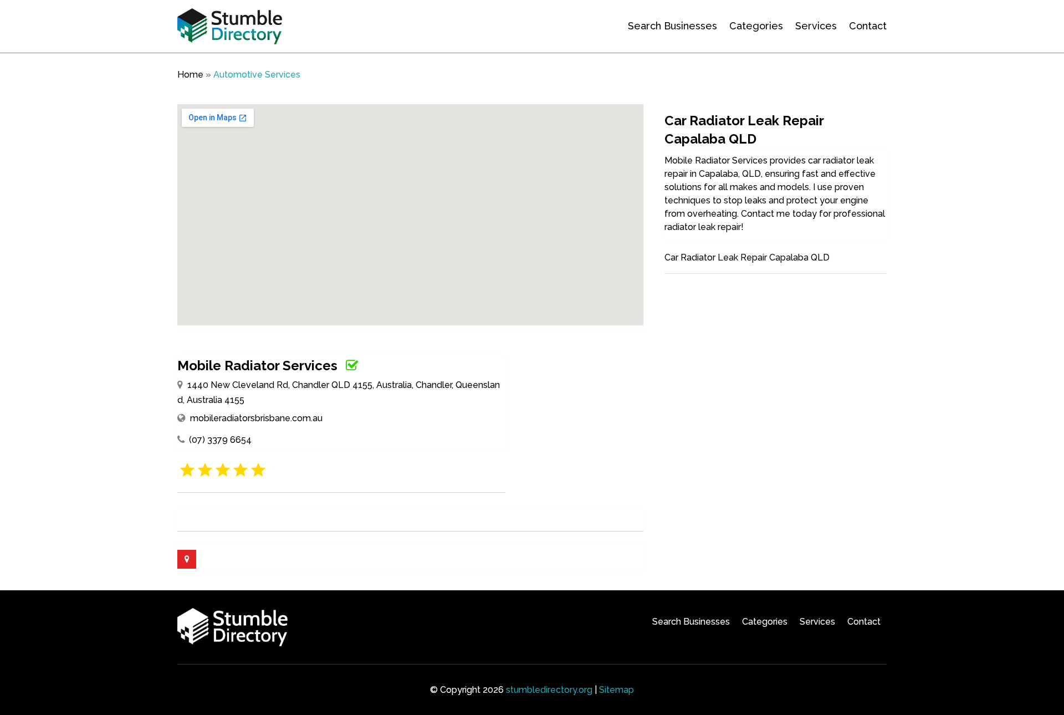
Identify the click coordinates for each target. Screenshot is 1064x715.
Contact (868, 26)
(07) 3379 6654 (220, 440)
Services (816, 26)
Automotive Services (256, 74)
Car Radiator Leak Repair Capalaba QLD (747, 257)
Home (190, 74)
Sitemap (616, 690)
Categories (756, 26)
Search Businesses (672, 26)
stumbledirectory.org (549, 690)
